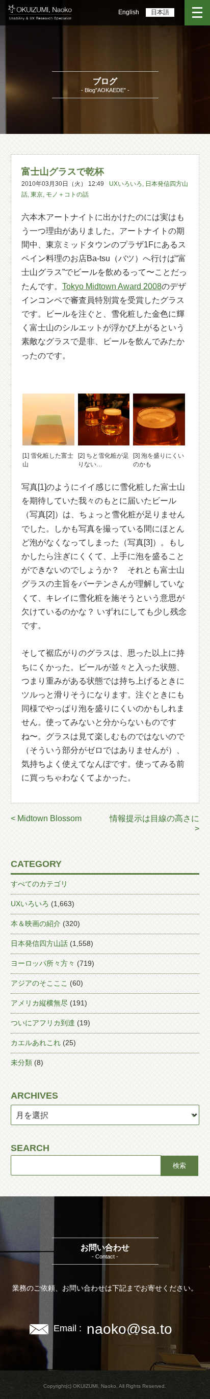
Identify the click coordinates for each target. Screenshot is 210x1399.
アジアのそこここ (39, 983)
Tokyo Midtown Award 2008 (112, 286)
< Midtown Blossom (46, 818)
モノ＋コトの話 (67, 194)
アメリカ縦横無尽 (39, 1003)
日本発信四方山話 (39, 943)
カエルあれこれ (36, 1043)
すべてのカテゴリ (39, 884)
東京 (37, 194)
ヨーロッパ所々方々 (43, 963)
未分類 (21, 1062)
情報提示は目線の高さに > (154, 823)
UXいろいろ (125, 183)
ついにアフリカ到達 (43, 1023)
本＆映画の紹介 (36, 923)
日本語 (160, 12)
